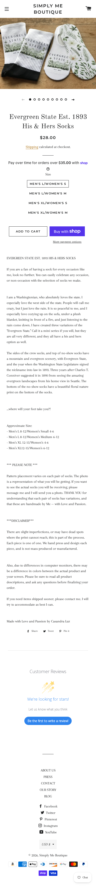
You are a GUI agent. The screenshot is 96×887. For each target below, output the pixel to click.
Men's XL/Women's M (48, 212)
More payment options (67, 241)
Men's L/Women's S (48, 183)
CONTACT (48, 783)
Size (48, 174)
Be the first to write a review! (48, 721)
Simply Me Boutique (48, 9)
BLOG (48, 796)
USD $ (46, 844)
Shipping (32, 147)
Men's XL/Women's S (48, 203)
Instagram (50, 826)
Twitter (50, 813)
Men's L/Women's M (48, 193)
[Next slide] (73, 99)
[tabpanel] (48, 53)
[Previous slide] (23, 99)
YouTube (50, 832)
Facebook (50, 806)
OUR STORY (48, 790)
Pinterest (50, 819)
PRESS (48, 777)
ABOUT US (48, 770)
